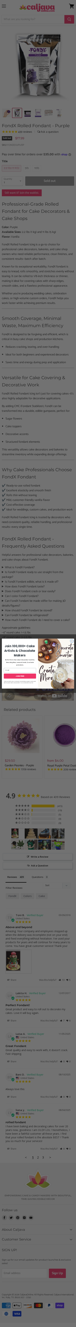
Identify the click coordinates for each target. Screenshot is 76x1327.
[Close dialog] (71, 641)
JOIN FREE (20, 676)
